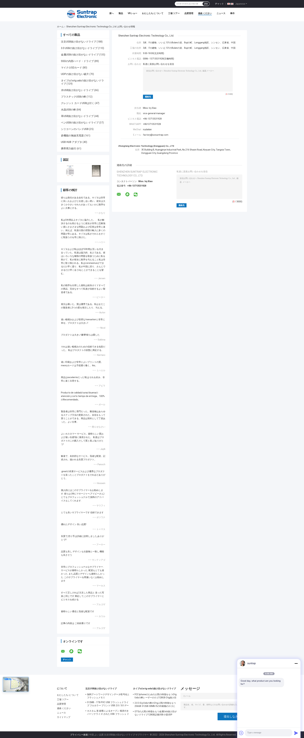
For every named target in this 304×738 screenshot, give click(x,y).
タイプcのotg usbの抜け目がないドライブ (154, 688)
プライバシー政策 (79, 734)
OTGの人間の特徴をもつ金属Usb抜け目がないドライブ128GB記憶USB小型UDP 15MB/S (156, 713)
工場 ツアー (174, 13)
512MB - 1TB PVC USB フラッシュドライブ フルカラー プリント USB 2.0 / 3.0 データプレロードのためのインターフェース (108, 704)
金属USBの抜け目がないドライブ (80, 54)
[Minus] (296, 663)
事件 (232, 13)
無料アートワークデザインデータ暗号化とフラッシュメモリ (108, 696)
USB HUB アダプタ (71, 142)
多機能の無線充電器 (72, 135)
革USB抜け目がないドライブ (77, 116)
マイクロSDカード (71, 67)
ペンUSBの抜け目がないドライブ (80, 122)
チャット (219, 3)
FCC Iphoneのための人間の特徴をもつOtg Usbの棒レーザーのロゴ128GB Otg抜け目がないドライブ (156, 696)
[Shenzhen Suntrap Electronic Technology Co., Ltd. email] (65, 651)
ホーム (60, 26)
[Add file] (241, 732)
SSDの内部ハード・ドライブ (77, 61)
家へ (111, 13)
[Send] (296, 732)
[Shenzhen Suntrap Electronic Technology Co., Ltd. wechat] (82, 651)
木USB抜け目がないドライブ (77, 90)
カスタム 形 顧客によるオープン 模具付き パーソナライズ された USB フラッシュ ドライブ (108, 713)
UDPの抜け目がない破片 (75, 74)
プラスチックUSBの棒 (73, 96)
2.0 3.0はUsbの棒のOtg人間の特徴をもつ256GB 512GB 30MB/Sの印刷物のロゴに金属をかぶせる (155, 705)
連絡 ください (205, 13)
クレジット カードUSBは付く (77, 103)
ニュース (221, 13)
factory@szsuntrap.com (155, 135)
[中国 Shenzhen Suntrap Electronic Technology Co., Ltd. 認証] (70, 171)
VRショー (132, 13)
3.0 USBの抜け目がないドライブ (79, 48)
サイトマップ (63, 717)
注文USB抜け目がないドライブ (78, 41)
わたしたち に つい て (152, 13)
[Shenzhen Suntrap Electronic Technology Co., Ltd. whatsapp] (73, 651)
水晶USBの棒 (68, 109)
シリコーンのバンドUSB (75, 129)
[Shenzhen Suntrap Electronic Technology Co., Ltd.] (82, 14)
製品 (121, 13)
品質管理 (188, 13)
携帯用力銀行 (68, 148)
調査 (206, 4)
